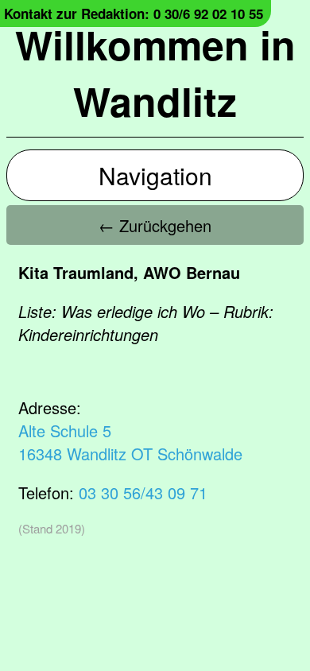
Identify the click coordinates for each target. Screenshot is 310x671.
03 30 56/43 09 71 (143, 492)
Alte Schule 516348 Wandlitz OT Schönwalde (130, 442)
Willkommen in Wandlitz (155, 72)
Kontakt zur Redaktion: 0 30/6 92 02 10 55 (133, 13)
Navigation (155, 175)
